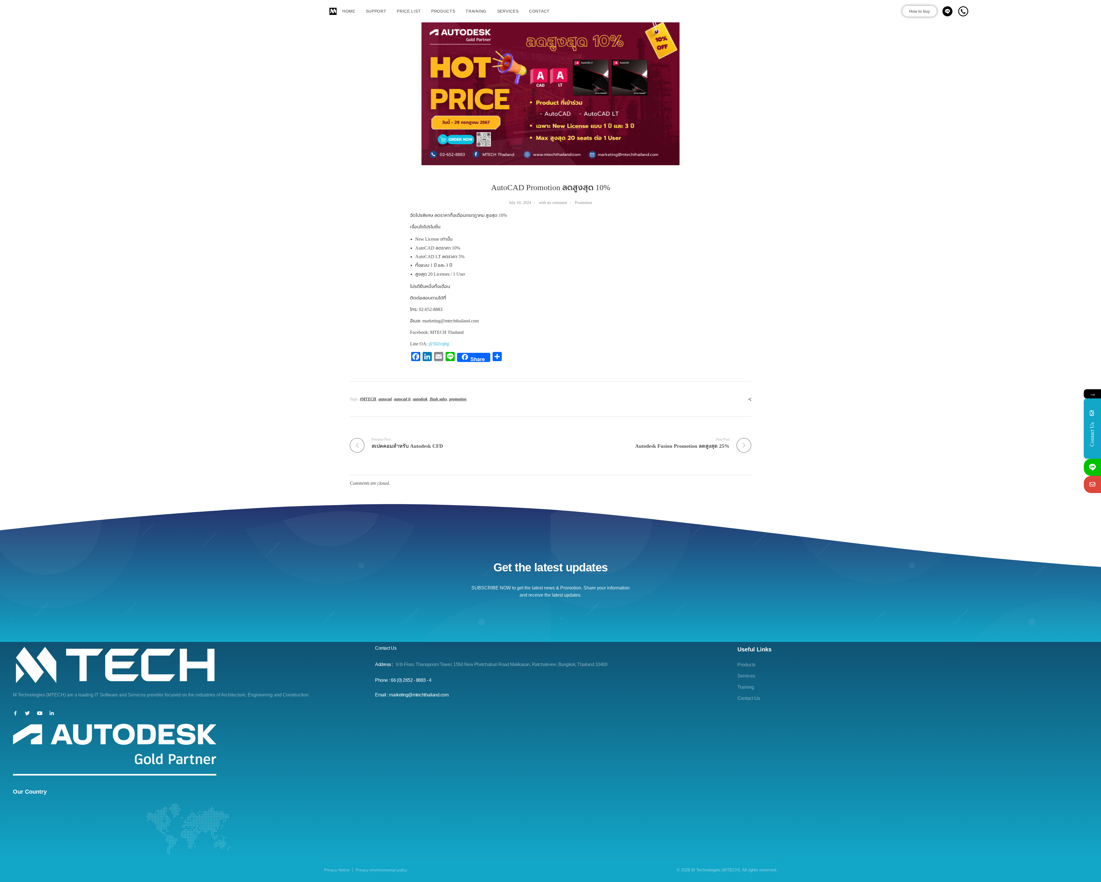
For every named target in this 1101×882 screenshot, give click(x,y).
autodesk (420, 399)
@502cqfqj (439, 343)
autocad (385, 399)
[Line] (1092, 467)
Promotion (583, 202)
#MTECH (368, 399)
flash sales (438, 399)
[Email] (1092, 484)
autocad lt (402, 399)
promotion (457, 399)
